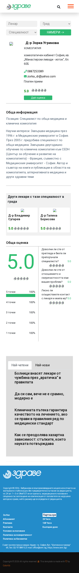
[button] (70, 5)
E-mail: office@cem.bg (36, 548)
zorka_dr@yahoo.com (41, 76)
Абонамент (9, 519)
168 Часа (47, 523)
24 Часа (46, 519)
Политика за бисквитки (15, 539)
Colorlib (6, 565)
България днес (50, 527)
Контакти (8, 527)
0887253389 (35, 71)
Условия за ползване (14, 531)
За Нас (6, 515)
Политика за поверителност (17, 535)
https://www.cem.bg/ (57, 548)
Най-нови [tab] (42, 365)
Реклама (7, 523)
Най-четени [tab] (19, 365)
